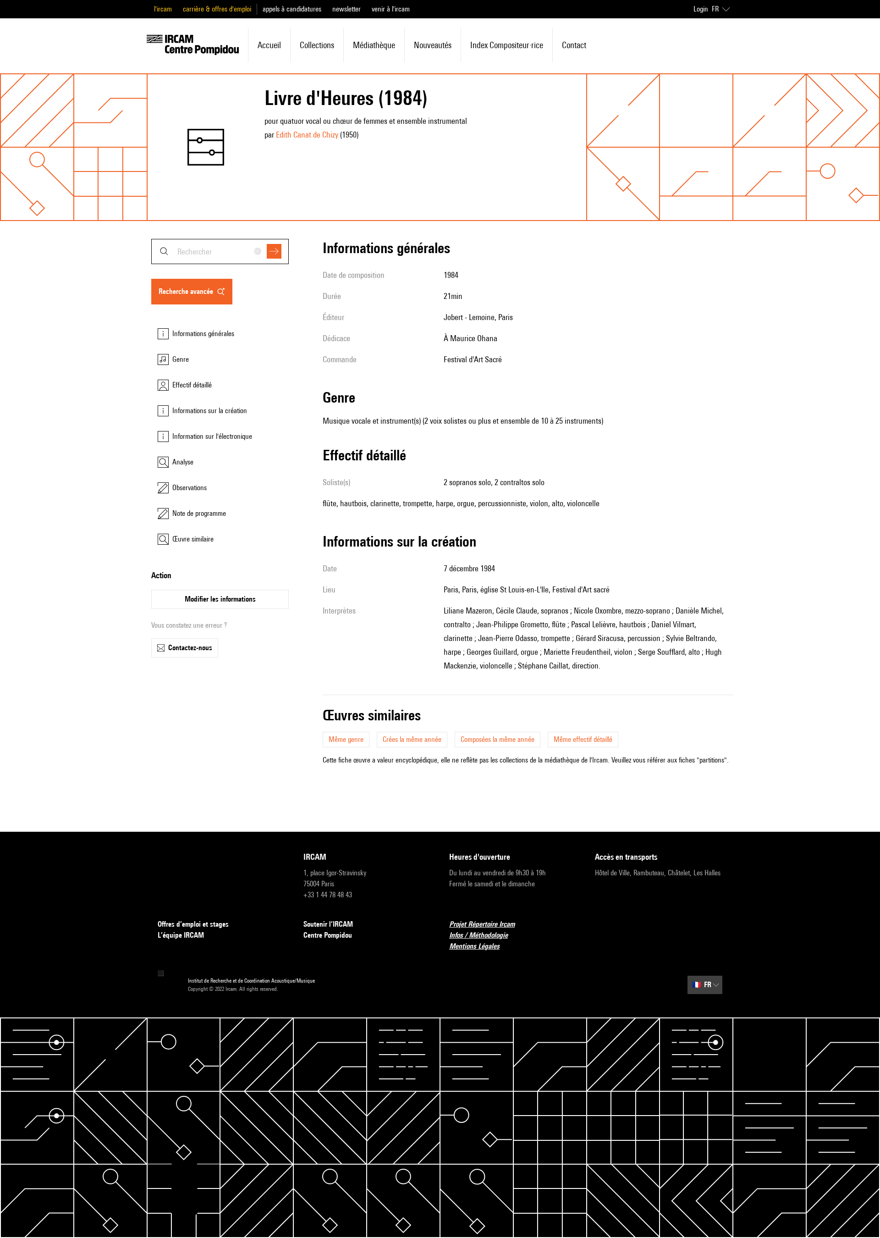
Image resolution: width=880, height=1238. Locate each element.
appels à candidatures (292, 9)
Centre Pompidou (327, 935)
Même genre (346, 739)
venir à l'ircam (391, 9)
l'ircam (163, 9)
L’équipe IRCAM (181, 935)
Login (700, 9)
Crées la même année (412, 739)
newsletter (346, 9)
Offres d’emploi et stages (193, 924)
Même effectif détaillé (583, 739)
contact (574, 45)
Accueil (269, 45)
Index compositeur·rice (506, 45)
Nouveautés (432, 45)
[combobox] (220, 251)
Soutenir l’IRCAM (328, 924)
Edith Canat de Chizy (307, 134)
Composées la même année (497, 739)
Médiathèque (374, 45)
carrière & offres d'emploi (217, 9)
